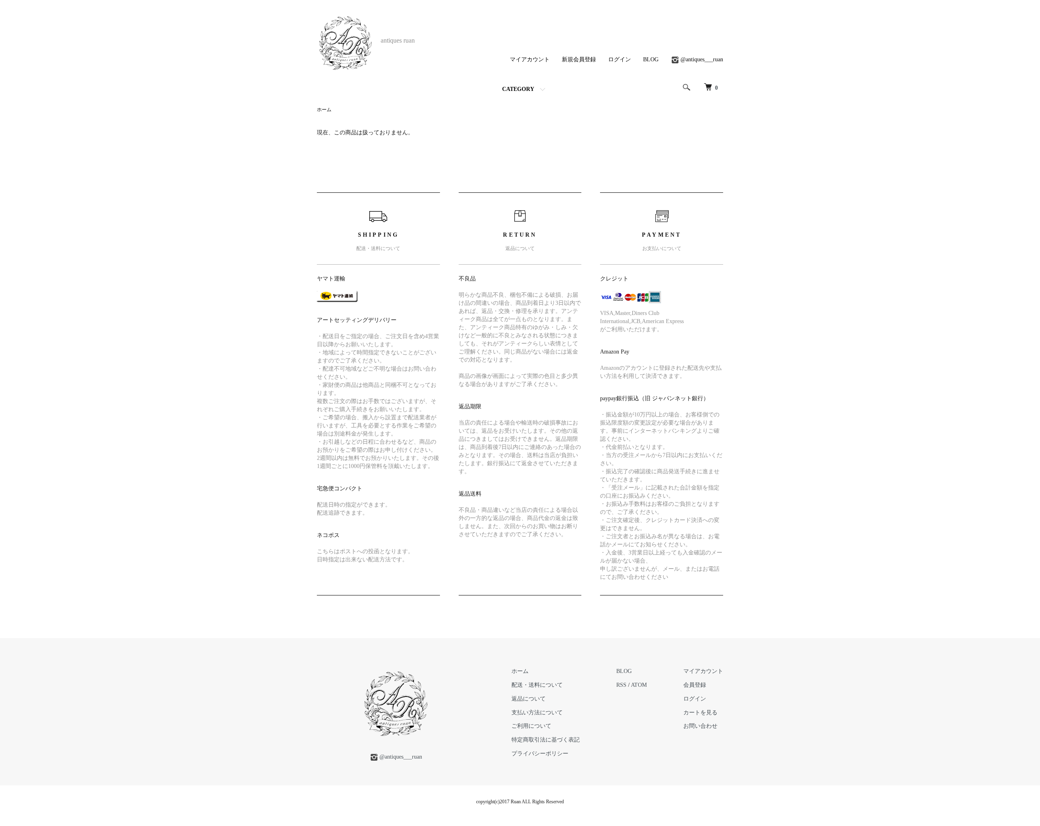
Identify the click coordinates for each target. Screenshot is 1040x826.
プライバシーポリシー (539, 754)
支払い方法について (537, 713)
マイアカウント (530, 59)
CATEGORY (518, 89)
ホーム (324, 109)
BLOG (651, 59)
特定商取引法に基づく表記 (545, 740)
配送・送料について (537, 685)
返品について (528, 699)
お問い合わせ (700, 726)
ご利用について (531, 726)
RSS (621, 685)
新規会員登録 (579, 59)
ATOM (639, 685)
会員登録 (694, 685)
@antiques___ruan (701, 59)
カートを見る (700, 713)
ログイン (619, 59)
